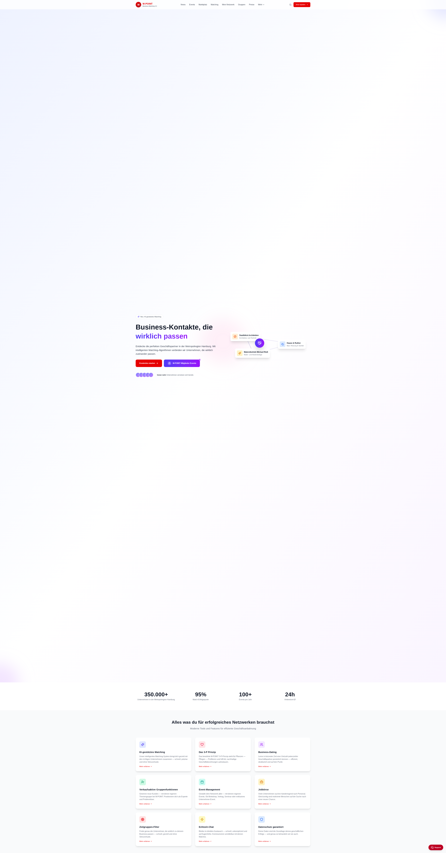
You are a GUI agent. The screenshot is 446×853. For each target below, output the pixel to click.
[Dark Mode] (290, 5)
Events (192, 5)
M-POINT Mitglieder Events (184, 363)
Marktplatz (203, 5)
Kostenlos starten (147, 363)
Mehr (260, 5)
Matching (214, 5)
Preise (251, 5)
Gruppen (241, 5)
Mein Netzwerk (228, 5)
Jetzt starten (300, 5)
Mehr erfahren (144, 766)
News (183, 5)
